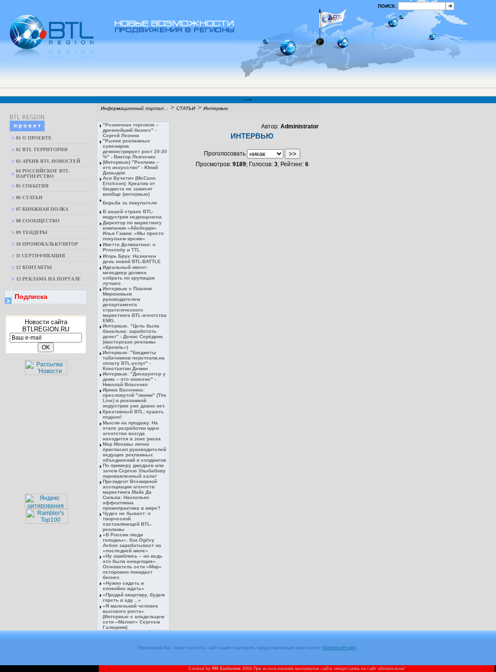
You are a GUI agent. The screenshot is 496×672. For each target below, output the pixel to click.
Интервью (215, 108)
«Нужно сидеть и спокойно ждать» (123, 585)
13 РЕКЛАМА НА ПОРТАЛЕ (48, 278)
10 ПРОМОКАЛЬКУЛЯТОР (47, 244)
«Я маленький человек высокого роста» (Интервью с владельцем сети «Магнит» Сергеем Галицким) (133, 616)
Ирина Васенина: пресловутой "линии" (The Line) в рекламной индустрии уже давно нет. (135, 397)
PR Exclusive (226, 668)
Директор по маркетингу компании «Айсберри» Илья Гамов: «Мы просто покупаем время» (133, 230)
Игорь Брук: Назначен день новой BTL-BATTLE (132, 258)
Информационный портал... (134, 108)
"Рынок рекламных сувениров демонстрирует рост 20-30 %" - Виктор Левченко (135, 148)
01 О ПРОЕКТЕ (34, 138)
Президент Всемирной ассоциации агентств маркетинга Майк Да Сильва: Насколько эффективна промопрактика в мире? (131, 495)
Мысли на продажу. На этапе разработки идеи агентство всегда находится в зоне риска (132, 430)
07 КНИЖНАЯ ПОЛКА (42, 209)
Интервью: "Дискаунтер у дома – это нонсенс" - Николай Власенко (134, 379)
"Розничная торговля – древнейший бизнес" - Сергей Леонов (131, 130)
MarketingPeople (339, 647)
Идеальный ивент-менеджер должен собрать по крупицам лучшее (129, 275)
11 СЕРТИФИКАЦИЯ (40, 255)
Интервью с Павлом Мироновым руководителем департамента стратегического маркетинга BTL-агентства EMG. (135, 304)
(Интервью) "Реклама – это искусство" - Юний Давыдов (131, 167)
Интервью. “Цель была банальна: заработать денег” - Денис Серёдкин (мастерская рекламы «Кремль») (133, 336)
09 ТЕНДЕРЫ (31, 232)
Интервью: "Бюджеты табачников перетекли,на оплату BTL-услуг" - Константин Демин (134, 360)
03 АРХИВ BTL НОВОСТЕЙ (48, 161)
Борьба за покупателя (130, 202)
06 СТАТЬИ (29, 197)
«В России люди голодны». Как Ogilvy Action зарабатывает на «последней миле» (132, 542)
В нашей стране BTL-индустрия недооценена (132, 214)
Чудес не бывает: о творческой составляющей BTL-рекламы (127, 521)
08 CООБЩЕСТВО (38, 220)
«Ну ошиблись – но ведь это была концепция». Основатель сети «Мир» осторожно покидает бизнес (132, 566)
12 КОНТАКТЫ (34, 267)
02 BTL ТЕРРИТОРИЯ (41, 149)
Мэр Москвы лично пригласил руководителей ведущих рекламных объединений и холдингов (134, 452)
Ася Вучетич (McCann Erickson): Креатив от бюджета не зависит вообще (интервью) (129, 186)
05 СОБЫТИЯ (32, 185)
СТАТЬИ (185, 108)
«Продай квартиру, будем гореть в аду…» (134, 597)
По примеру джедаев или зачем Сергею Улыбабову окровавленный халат (134, 471)
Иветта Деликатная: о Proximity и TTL (129, 247)
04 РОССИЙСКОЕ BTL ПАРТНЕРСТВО (42, 173)
